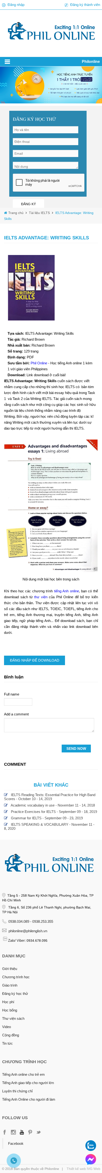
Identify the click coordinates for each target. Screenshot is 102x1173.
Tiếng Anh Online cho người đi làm (28, 1099)
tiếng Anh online (66, 591)
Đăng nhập (16, 5)
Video (6, 1027)
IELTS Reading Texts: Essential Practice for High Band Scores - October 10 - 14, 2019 (49, 797)
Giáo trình (9, 985)
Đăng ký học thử (15, 994)
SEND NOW (76, 748)
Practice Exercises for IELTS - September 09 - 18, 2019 (54, 812)
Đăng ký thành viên (85, 5)
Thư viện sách (13, 1018)
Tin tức (7, 1043)
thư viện (40, 597)
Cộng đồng (10, 1035)
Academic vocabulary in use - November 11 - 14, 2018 (53, 805)
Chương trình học (16, 977)
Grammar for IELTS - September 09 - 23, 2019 (47, 818)
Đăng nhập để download (34, 660)
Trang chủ (16, 213)
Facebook (15, 1143)
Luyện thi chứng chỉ (17, 1091)
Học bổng (9, 1010)
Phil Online (39, 363)
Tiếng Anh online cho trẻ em (23, 1074)
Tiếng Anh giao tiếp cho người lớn (28, 1083)
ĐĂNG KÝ (28, 204)
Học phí (8, 1002)
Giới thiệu (9, 969)
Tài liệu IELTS (39, 213)
